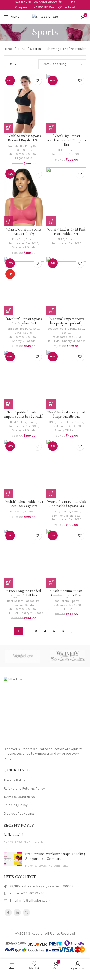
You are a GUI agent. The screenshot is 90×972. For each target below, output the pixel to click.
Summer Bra (33, 511)
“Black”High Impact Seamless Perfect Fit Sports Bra (66, 140)
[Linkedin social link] (17, 912)
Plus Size (18, 239)
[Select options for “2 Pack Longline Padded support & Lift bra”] (8, 583)
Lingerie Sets (23, 158)
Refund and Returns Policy (24, 788)
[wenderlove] (22, 656)
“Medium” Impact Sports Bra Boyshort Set (24, 321)
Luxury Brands (61, 511)
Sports (27, 150)
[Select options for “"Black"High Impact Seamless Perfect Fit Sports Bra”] (51, 128)
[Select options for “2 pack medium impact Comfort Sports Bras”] (51, 583)
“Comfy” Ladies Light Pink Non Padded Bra (66, 232)
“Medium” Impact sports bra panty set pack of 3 (66, 321)
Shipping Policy (16, 805)
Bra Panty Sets (29, 146)
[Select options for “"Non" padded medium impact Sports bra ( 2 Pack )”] (8, 404)
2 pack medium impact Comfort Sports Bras (66, 593)
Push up (18, 605)
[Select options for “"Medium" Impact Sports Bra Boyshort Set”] (8, 310)
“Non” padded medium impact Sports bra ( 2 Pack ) (23, 415)
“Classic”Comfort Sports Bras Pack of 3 (23, 232)
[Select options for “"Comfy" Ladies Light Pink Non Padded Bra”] (51, 221)
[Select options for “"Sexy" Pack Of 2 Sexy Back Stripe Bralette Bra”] (51, 404)
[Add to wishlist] (37, 80)
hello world (13, 835)
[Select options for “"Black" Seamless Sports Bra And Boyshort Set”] (8, 128)
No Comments (34, 842)
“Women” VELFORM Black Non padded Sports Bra (66, 504)
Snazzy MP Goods (24, 247)
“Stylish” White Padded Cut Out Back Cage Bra (23, 504)
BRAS (21, 49)
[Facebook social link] (8, 912)
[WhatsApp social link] (26, 912)
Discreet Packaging (19, 813)
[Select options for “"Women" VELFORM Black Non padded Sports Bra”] (51, 493)
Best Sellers (56, 328)
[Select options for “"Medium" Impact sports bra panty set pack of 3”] (51, 310)
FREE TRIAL (54, 341)
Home (8, 49)
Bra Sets (13, 146)
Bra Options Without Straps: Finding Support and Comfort (55, 856)
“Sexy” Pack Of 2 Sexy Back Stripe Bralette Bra (66, 415)
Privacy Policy (14, 780)
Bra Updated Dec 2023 (23, 154)
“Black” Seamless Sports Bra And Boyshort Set (23, 138)
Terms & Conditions (19, 797)
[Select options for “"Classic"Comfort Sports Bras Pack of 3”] (8, 221)
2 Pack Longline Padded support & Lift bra (23, 593)
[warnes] (67, 656)
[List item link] (45, 893)
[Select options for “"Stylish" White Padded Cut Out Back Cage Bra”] (8, 493)
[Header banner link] (45, 5)
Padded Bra (32, 601)
